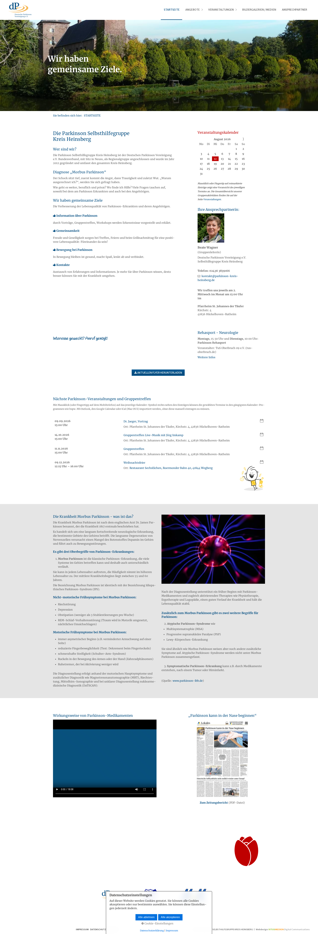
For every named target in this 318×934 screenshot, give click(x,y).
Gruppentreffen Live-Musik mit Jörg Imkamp (153, 435)
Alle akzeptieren (170, 917)
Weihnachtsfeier (134, 462)
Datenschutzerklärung (152, 930)
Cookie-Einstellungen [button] (158, 923)
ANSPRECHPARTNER (294, 9)
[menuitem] (171, 10)
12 (215, 158)
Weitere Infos (206, 357)
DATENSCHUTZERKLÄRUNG (104, 929)
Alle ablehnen (146, 917)
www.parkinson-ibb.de (188, 680)
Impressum (172, 930)
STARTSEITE (172, 9)
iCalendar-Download (261, 420)
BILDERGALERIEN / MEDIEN (259, 9)
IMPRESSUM (82, 929)
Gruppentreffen (134, 449)
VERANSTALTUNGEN (221, 9)
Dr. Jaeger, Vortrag (136, 421)
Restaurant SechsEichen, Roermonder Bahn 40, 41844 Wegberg (171, 468)
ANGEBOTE (192, 9)
